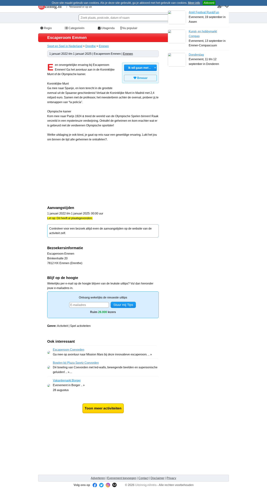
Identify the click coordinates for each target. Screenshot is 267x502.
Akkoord (209, 2)
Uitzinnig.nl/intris (146, 485)
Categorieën (76, 28)
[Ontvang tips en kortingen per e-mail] (114, 485)
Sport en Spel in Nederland (64, 46)
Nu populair (129, 28)
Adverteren (98, 478)
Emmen (104, 46)
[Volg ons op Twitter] (101, 485)
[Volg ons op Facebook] (95, 485)
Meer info (194, 2)
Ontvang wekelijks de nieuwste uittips (103, 297)
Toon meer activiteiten (103, 408)
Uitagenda (107, 28)
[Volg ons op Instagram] (108, 485)
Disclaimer (157, 478)
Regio (47, 28)
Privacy (171, 478)
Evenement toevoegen (121, 478)
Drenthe (90, 46)
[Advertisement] (77, 175)
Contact (143, 478)
